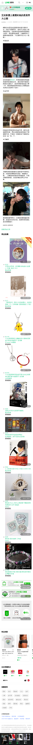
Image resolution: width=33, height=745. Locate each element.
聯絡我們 (28, 718)
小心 (21, 691)
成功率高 (10, 699)
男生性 (26, 699)
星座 (4, 691)
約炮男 (5, 707)
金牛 (27, 691)
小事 (4, 695)
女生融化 (17, 695)
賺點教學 (16, 718)
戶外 (10, 707)
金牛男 (10, 695)
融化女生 (18, 699)
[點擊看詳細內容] (8, 641)
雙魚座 (12, 80)
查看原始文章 (5, 229)
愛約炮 (15, 703)
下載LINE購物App (5, 716)
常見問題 (22, 718)
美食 (4, 703)
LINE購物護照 (20, 716)
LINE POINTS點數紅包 (7, 718)
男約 (4, 699)
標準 (9, 703)
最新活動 (14, 716)
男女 (21, 703)
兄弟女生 (25, 695)
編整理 (27, 703)
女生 (9, 691)
